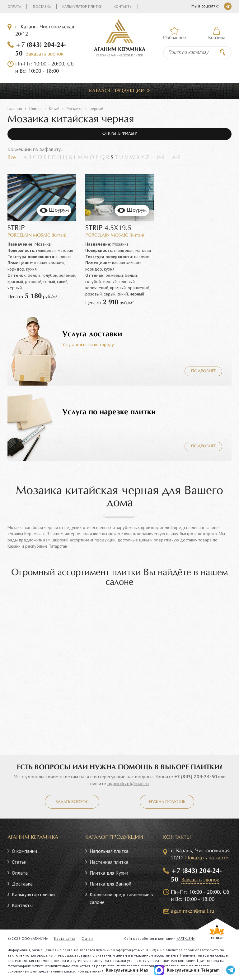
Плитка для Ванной (110, 884)
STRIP (16, 228)
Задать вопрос (72, 802)
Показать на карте (206, 858)
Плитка (35, 108)
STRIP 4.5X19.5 (108, 228)
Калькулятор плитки (82, 6)
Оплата (14, 6)
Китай (54, 108)
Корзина (216, 38)
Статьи (19, 862)
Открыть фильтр (119, 134)
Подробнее (203, 371)
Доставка (41, 6)
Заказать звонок (44, 54)
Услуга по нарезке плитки (109, 412)
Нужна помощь (167, 802)
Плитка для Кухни (109, 873)
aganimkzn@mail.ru (128, 783)
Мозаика (74, 108)
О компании (24, 851)
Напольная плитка (109, 851)
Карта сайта (64, 938)
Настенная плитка (109, 862)
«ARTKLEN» (185, 938)
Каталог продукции (117, 91)
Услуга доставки (92, 334)
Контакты (123, 6)
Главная (14, 108)
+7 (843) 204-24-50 (195, 776)
